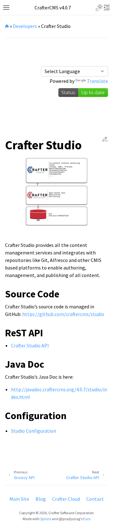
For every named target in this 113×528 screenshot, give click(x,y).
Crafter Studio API (30, 345)
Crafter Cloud (66, 499)
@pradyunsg (69, 518)
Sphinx (45, 518)
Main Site (19, 499)
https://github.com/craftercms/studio (63, 314)
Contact (95, 499)
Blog (40, 499)
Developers (25, 26)
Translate (97, 81)
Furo (86, 518)
